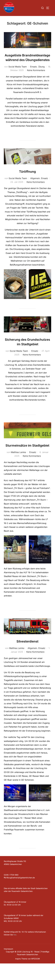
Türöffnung (27, 171)
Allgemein (35, 178)
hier (14, 935)
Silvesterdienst (27, 641)
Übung (41, 66)
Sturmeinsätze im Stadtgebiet (27, 445)
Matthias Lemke (18, 452)
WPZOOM (35, 959)
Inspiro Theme (21, 959)
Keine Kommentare (36, 70)
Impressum (8, 949)
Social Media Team (17, 66)
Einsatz (33, 66)
